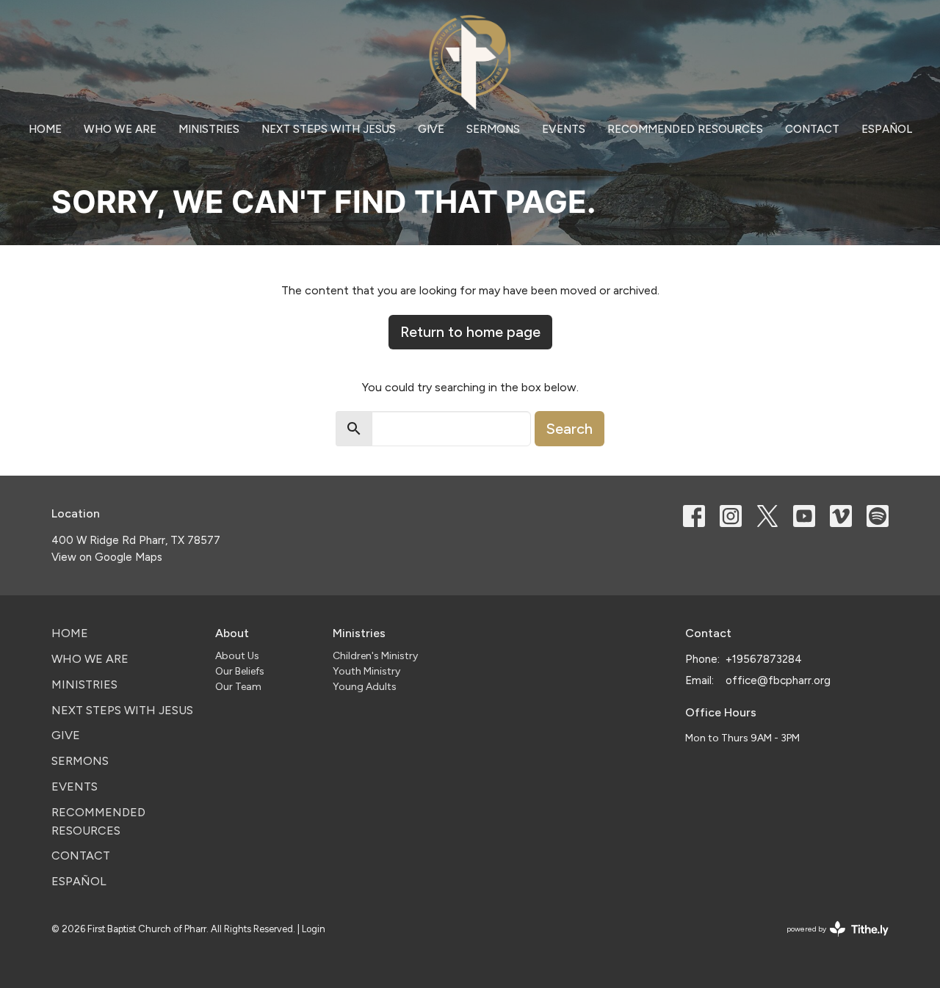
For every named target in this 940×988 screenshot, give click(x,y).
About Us (237, 656)
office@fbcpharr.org (778, 680)
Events (563, 129)
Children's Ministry (375, 656)
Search (569, 428)
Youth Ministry (366, 671)
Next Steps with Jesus (328, 129)
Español (886, 129)
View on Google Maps (106, 557)
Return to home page (470, 332)
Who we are (120, 129)
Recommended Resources (685, 129)
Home (45, 129)
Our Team (238, 686)
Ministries (208, 129)
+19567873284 (764, 659)
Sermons (493, 129)
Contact (812, 129)
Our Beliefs (239, 671)
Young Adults (365, 686)
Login (313, 928)
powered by (830, 941)
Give (431, 129)
